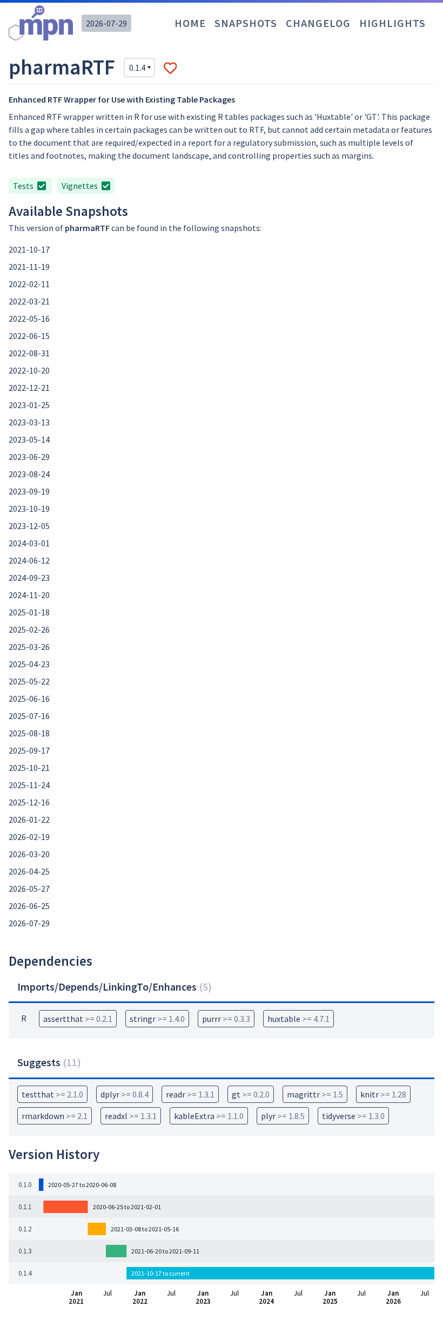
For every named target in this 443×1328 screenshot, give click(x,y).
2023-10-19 (29, 508)
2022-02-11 (29, 284)
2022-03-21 (29, 301)
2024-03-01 (29, 543)
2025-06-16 (29, 698)
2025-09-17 (29, 750)
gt (251, 1094)
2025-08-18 (29, 733)
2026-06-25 (29, 905)
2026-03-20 (29, 854)
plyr (283, 1115)
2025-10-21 (29, 767)
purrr (226, 1018)
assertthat (77, 1018)
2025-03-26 (29, 646)
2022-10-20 (29, 370)
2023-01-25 (29, 404)
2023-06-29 (29, 456)
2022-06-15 (29, 335)
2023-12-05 (29, 525)
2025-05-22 (29, 681)
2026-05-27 (29, 888)
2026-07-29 (106, 23)
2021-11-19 (29, 266)
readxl (131, 1115)
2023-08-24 (29, 474)
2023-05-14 (29, 439)
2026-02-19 (29, 836)
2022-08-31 (29, 353)
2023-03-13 (29, 422)
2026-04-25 (29, 871)
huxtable (298, 1018)
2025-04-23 (29, 664)
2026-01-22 (29, 819)
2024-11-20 (29, 595)
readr (190, 1094)
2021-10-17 (29, 249)
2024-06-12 (29, 560)
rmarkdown (55, 1115)
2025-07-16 (29, 715)
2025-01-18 (29, 612)
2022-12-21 (29, 387)
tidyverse (353, 1115)
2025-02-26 (29, 629)
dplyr (124, 1094)
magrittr (315, 1094)
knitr (383, 1094)
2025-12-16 (29, 802)
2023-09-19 (29, 491)
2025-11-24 (29, 785)
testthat (52, 1094)
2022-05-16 (29, 318)
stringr (157, 1018)
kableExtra (209, 1115)
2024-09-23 (29, 577)
